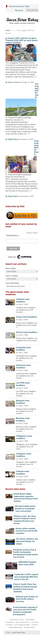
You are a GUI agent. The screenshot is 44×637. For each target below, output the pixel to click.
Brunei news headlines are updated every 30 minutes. (26, 339)
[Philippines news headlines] (10, 438)
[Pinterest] (30, 10)
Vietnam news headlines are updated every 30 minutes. (26, 482)
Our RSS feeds (29, 627)
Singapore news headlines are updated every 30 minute (26, 464)
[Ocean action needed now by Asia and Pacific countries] (10, 530)
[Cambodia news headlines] (10, 349)
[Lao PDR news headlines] (10, 385)
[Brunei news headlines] (10, 334)
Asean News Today (18, 632)
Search (20, 10)
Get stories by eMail (22, 625)
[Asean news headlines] (10, 319)
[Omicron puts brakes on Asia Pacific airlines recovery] (10, 598)
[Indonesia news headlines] (10, 367)
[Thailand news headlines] (10, 301)
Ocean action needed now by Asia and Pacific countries (27, 530)
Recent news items (15, 489)
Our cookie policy (23, 622)
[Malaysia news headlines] (10, 403)
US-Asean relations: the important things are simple (27, 541)
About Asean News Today (19, 6)
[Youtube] (33, 10)
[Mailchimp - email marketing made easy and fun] (19, 257)
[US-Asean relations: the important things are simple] (10, 541)
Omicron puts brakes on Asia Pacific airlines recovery (27, 599)
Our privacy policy (17, 619)
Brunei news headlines (26, 332)
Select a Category (12, 276)
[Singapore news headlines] (10, 456)
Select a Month (11, 268)
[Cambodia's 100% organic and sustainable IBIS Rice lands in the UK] (9, 576)
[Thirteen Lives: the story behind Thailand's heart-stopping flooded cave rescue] (9, 517)
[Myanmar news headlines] (10, 420)
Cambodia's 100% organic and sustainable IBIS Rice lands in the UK (26, 576)
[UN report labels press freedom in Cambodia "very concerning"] (9, 508)
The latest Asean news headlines (17, 293)
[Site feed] (36, 10)
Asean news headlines (26, 317)
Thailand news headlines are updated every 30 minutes (26, 310)
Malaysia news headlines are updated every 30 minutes (26, 411)
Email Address (13, 235)
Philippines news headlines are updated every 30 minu (27, 446)
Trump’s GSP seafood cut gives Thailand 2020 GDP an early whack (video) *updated (22, 40)
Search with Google (12, 283)
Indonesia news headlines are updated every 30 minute (26, 375)
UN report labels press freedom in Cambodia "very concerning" (25, 508)
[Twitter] (27, 10)
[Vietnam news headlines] (10, 473)
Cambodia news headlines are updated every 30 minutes (26, 358)
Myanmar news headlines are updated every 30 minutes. (26, 429)
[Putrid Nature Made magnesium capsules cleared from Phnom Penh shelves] (9, 495)
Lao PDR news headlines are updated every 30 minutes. (26, 393)
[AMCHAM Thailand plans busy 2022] (11, 565)
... (24, 312)
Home (8, 30)
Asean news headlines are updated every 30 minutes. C (26, 325)
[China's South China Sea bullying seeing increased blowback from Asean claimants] (9, 585)
